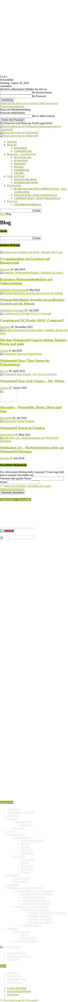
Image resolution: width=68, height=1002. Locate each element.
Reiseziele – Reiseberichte (21, 154)
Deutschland (22, 157)
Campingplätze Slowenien (36, 903)
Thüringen (27, 853)
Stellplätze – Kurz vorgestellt (35, 195)
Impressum (13, 959)
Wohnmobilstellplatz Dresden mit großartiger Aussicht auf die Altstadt (32, 301)
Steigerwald (28, 937)
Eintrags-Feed (14, 975)
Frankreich (21, 170)
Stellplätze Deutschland (13, 290)
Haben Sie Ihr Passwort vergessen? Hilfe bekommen (29, 103)
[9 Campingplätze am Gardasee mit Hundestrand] (31, 252)
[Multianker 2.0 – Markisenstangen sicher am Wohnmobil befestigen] (34, 440)
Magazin (12, 144)
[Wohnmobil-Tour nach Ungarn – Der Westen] (28, 374)
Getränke (26, 824)
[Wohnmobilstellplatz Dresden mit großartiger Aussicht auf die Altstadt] (31, 293)
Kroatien (20, 163)
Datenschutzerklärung (12, 106)
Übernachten (14, 185)
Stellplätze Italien (31, 925)
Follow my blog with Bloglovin (17, 527)
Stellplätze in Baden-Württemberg (47, 912)
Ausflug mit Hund (25, 179)
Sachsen (26, 850)
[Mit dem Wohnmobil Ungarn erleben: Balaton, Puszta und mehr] (34, 333)
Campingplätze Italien (33, 897)
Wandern (12, 928)
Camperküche (23, 151)
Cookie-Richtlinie (17, 952)
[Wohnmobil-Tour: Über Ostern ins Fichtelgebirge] (21, 353)
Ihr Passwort (39, 96)
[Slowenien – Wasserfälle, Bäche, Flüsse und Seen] (8, 400)
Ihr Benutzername (42, 92)
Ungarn (19, 173)
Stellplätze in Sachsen (12, 310)
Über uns (12, 201)
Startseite (12, 141)
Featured (13, 815)
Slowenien (21, 160)
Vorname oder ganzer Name (15, 478)
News (11, 831)
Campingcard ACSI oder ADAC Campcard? (32, 320)
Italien (18, 167)
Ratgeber (20, 148)
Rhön (24, 934)
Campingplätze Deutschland (37, 894)
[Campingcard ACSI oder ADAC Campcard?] (25, 313)
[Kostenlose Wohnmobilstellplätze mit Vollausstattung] (31, 272)
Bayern (4, 371)
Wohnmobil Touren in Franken (22, 428)
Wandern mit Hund (25, 182)
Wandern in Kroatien (26, 941)
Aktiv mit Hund (15, 176)
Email (3, 482)
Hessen (25, 846)
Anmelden (12, 972)
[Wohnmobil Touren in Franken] (17, 421)
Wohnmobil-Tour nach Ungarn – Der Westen (32, 381)
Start (2, 213)
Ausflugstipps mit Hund (21, 812)
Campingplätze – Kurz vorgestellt (37, 198)
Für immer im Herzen (27, 204)
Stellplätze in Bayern (40, 915)
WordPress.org (15, 982)
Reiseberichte (16, 834)
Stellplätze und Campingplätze (25, 887)
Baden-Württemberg (33, 840)
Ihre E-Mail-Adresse (43, 116)
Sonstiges (13, 884)
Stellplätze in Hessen (40, 919)
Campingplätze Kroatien (35, 900)
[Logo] (19, 132)
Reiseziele (13, 875)
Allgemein (13, 809)
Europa (19, 856)
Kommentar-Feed (16, 979)
